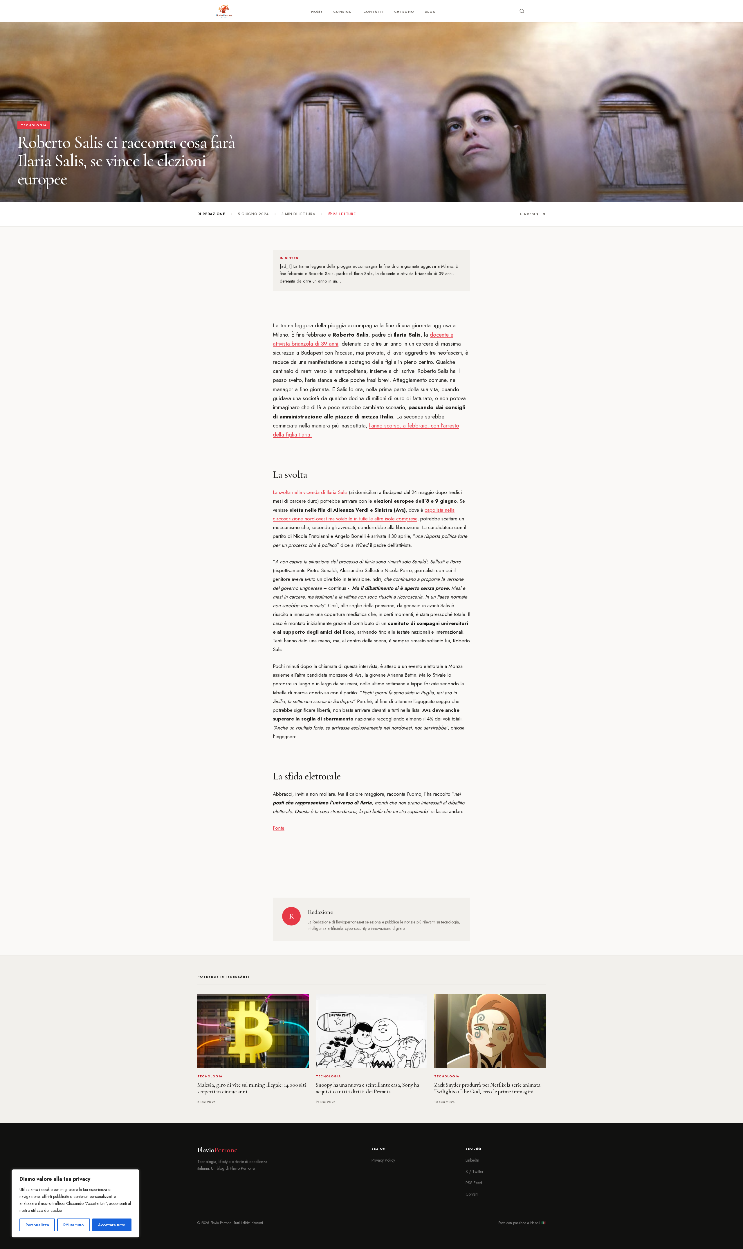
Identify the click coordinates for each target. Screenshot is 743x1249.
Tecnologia (33, 125)
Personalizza (37, 1225)
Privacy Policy (383, 1160)
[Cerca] (521, 11)
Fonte (278, 827)
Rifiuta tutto (73, 1225)
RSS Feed (474, 1183)
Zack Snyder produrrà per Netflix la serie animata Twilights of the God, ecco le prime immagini (487, 1088)
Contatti (373, 11)
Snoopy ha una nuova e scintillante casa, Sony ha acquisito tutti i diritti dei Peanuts (367, 1088)
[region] (75, 1203)
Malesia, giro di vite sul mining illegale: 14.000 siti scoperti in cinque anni (251, 1088)
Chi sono (404, 11)
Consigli (343, 11)
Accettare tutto (111, 1225)
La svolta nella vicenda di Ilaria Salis (310, 492)
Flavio (217, 1150)
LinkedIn (529, 214)
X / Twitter (475, 1171)
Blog (430, 11)
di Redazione (211, 214)
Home (317, 11)
